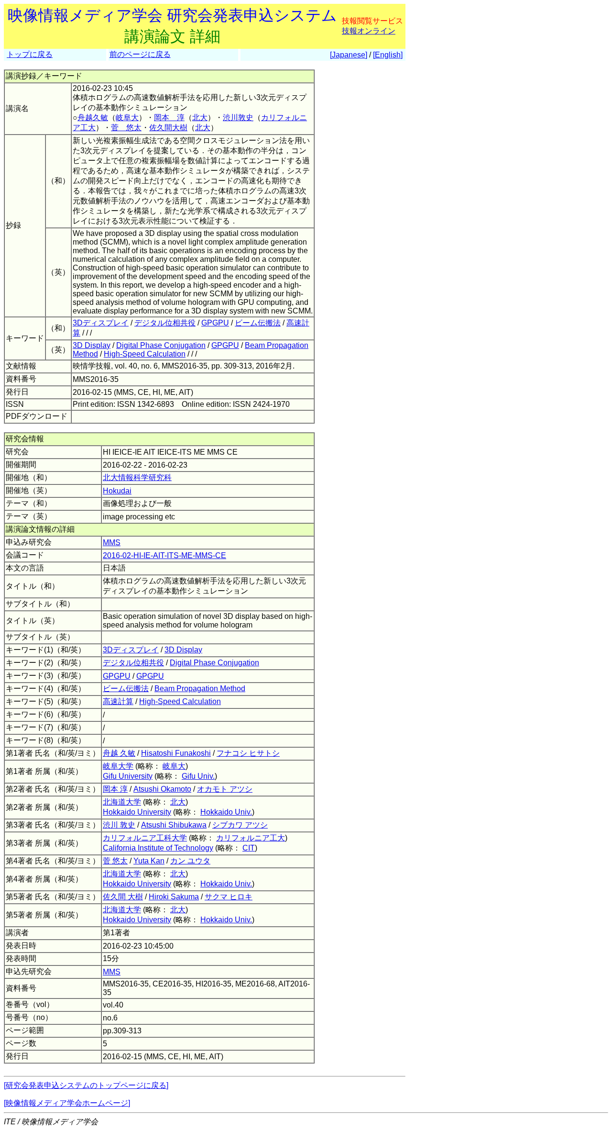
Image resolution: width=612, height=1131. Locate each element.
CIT (248, 848)
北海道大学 (122, 802)
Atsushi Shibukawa (174, 825)
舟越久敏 (92, 117)
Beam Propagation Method (199, 688)
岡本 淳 (169, 117)
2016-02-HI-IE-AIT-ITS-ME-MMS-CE (164, 555)
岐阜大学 (118, 766)
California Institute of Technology (158, 848)
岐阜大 (127, 117)
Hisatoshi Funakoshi (176, 753)
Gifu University (128, 776)
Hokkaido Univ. (226, 812)
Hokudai (117, 491)
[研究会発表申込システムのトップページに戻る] (86, 1085)
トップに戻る (30, 54)
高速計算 (118, 701)
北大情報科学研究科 (137, 477)
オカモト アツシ (224, 789)
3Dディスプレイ (101, 323)
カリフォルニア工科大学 (145, 838)
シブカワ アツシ (240, 825)
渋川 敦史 (119, 825)
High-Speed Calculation (145, 354)
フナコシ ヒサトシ (248, 753)
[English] (388, 55)
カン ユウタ (190, 861)
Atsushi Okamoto (162, 789)
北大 (200, 117)
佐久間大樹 (168, 127)
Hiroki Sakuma (174, 897)
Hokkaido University (137, 812)
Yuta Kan (148, 861)
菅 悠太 (126, 127)
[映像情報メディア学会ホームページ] (67, 1103)
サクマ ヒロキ (228, 897)
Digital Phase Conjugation (161, 345)
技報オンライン (368, 31)
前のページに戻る (140, 54)
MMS (111, 542)
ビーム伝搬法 (258, 323)
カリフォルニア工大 (250, 838)
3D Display (91, 345)
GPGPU (215, 323)
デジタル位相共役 (165, 323)
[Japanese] (348, 55)
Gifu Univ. (198, 776)
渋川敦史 (238, 117)
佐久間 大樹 (123, 897)
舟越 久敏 (119, 753)
